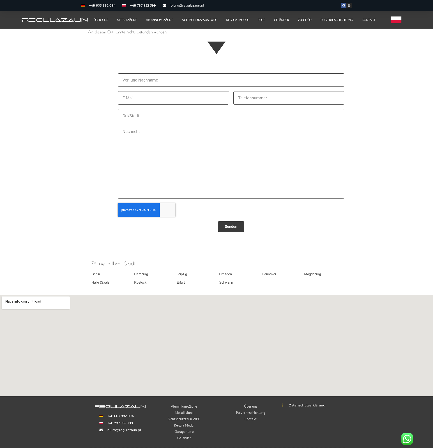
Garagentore (184, 431)
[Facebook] (343, 5)
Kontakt (368, 20)
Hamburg (141, 274)
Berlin (96, 274)
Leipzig (182, 274)
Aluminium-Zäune (159, 20)
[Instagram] (349, 5)
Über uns (101, 20)
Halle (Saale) (101, 282)
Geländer (281, 20)
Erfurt (181, 282)
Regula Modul (237, 20)
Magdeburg (312, 274)
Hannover (269, 274)
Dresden (225, 274)
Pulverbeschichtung (336, 20)
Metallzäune (127, 20)
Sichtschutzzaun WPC (199, 20)
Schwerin (226, 282)
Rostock (140, 282)
